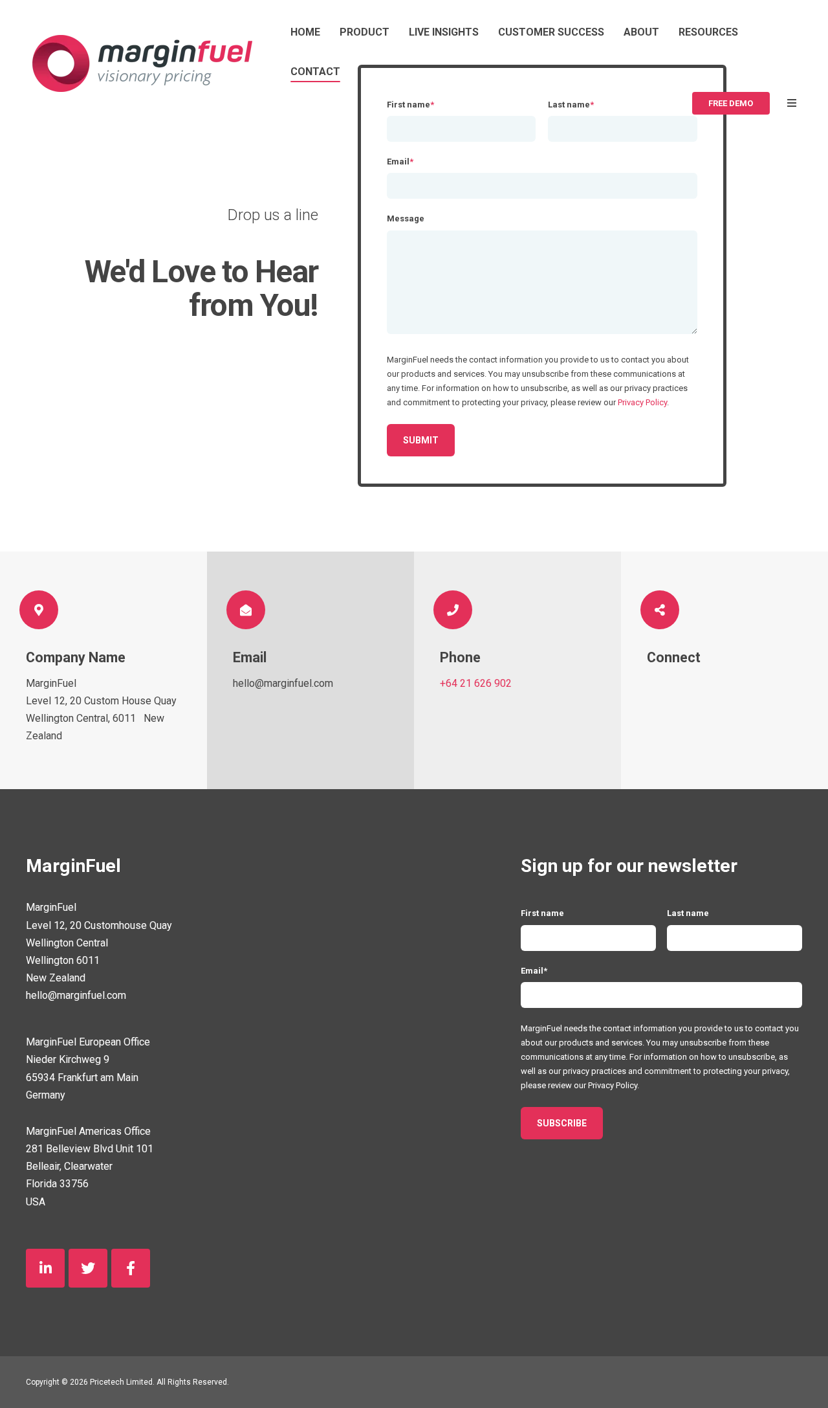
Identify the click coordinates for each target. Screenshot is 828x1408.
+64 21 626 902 (476, 683)
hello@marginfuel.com (283, 683)
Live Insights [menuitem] (444, 32)
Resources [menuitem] (708, 32)
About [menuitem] (641, 32)
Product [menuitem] (364, 32)
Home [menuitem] (305, 32)
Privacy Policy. (613, 1085)
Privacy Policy (642, 402)
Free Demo (730, 103)
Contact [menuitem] (315, 71)
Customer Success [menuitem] (551, 32)
